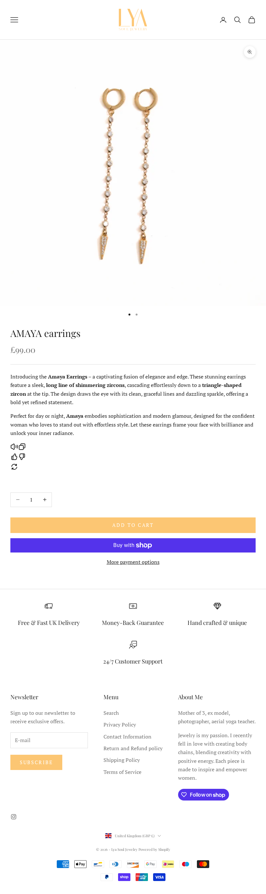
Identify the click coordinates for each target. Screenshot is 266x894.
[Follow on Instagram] (13, 816)
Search (111, 712)
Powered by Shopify (154, 849)
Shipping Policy (121, 760)
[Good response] (14, 457)
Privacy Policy (119, 724)
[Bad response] (22, 457)
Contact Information (127, 736)
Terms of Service (122, 772)
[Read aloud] (14, 447)
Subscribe (36, 762)
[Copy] (22, 447)
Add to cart (133, 525)
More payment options (133, 561)
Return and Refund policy (133, 748)
